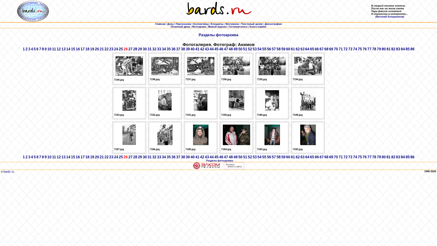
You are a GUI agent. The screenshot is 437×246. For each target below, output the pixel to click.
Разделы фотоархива (218, 35)
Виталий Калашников (389, 16)
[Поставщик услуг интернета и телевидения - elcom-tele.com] (206, 168)
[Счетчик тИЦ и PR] (234, 168)
